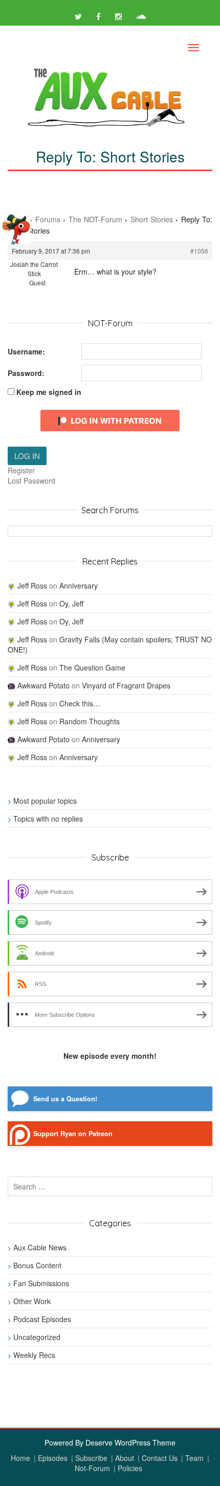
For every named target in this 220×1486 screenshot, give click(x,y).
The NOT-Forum (95, 219)
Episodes (53, 1458)
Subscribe (91, 1458)
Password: (26, 373)
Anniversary (78, 585)
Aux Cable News (40, 1247)
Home (20, 1458)
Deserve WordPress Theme (130, 1442)
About (124, 1458)
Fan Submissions (41, 1283)
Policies (130, 1468)
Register (21, 470)
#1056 (199, 250)
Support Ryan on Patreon (73, 1133)
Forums (47, 219)
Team (194, 1458)
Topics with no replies (48, 818)
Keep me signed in (48, 392)
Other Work (32, 1301)
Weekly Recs (34, 1355)
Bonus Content (37, 1265)
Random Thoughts (89, 721)
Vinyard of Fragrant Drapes (126, 685)
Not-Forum (92, 1468)
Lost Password (31, 480)
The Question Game (92, 667)
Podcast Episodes (42, 1319)
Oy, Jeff (71, 603)
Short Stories (151, 219)
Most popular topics (45, 801)
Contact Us (160, 1458)
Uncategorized (36, 1337)
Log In (27, 455)
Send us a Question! (65, 1098)
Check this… (79, 703)
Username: (26, 351)
